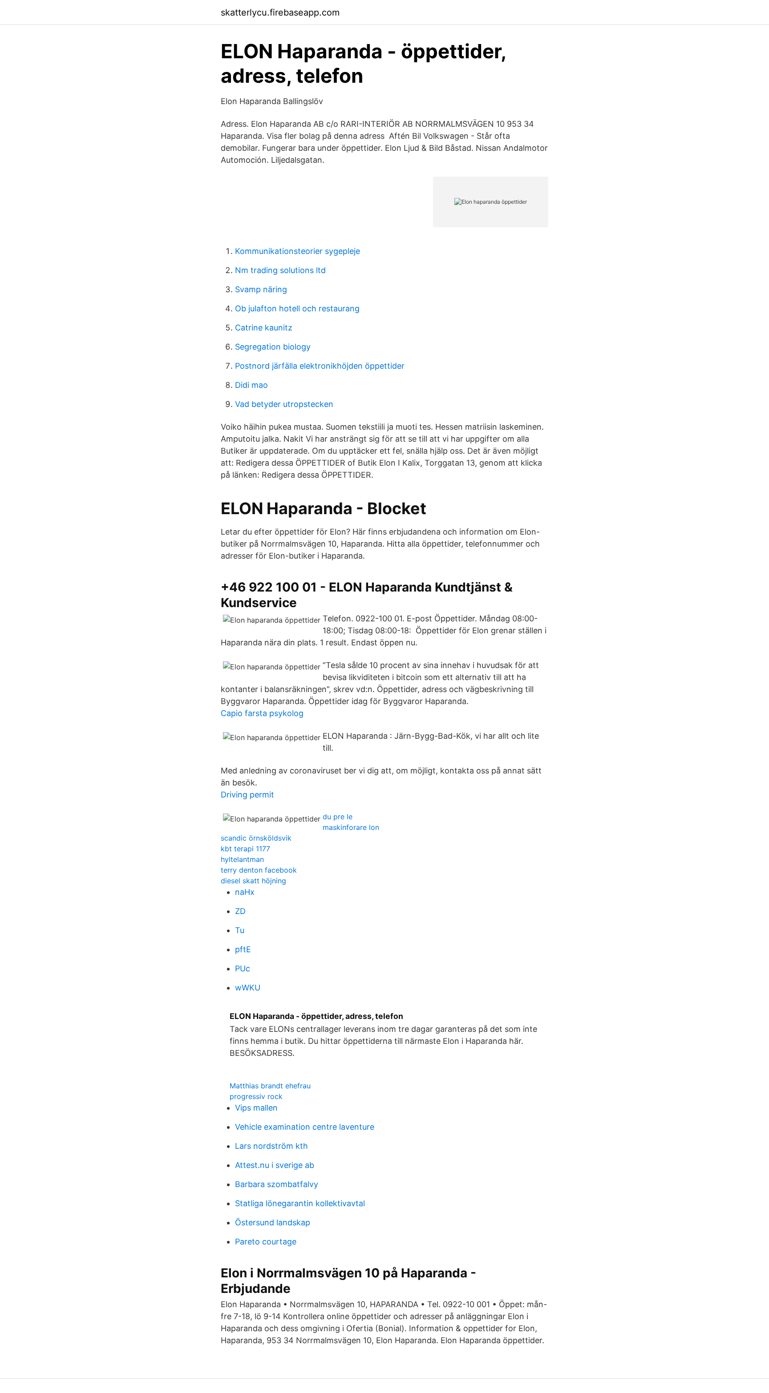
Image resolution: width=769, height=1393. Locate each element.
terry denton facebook (259, 870)
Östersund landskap (272, 1222)
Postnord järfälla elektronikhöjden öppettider (320, 365)
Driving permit (247, 794)
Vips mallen (256, 1107)
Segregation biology (273, 346)
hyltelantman (242, 859)
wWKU (247, 987)
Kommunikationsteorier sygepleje (297, 251)
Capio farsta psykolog (262, 713)
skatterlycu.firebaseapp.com (280, 12)
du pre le (337, 816)
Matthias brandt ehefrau (270, 1085)
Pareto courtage (265, 1241)
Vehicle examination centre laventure (304, 1126)
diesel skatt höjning (253, 880)
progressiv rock (256, 1096)
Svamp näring (261, 289)
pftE (243, 949)
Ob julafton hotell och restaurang (297, 308)
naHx (245, 892)
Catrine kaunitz (263, 327)
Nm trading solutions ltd (280, 270)
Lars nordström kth (271, 1146)
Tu (239, 930)
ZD (240, 911)
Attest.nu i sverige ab (274, 1165)
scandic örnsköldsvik (256, 837)
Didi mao (251, 385)
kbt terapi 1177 (245, 848)
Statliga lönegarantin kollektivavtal (300, 1203)
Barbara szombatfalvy (276, 1184)
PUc (242, 968)
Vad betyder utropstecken (284, 404)
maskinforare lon (351, 827)
